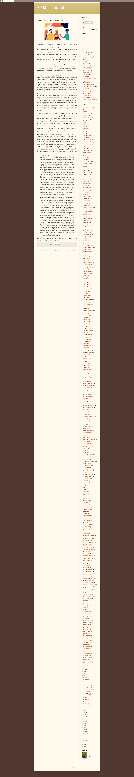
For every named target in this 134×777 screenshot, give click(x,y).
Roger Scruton (86, 513)
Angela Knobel (86, 93)
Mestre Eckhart (86, 413)
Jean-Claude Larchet (87, 299)
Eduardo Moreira (87, 176)
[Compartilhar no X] (56, 244)
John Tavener (86, 323)
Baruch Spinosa (86, 113)
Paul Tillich (85, 458)
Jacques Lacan (86, 282)
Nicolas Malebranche (87, 441)
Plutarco (85, 489)
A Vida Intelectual (50, 7)
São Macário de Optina (88, 573)
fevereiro (87, 705)
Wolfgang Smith (86, 659)
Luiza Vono (85, 376)
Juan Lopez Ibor (86, 341)
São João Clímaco (87, 560)
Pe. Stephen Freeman (87, 478)
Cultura (84, 148)
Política (84, 491)
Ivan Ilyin (85, 275)
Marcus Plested (86, 389)
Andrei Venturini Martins (88, 90)
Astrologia (85, 109)
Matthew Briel (86, 403)
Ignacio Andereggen (87, 262)
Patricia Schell (86, 456)
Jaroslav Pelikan (86, 295)
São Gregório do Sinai (88, 549)
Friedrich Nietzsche (87, 211)
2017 (84, 721)
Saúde (84, 602)
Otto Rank (85, 450)
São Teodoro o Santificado (89, 596)
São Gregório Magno (87, 551)
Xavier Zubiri (86, 661)
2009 (84, 738)
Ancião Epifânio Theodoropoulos (86, 82)
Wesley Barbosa (86, 652)
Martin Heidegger (87, 398)
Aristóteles (85, 101)
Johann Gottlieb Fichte (88, 310)
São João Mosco (86, 565)
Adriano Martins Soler (88, 56)
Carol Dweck (86, 137)
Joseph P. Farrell (86, 334)
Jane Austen (85, 293)
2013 (84, 729)
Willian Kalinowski (87, 657)
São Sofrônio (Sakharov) (88, 594)
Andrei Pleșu (86, 88)
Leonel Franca (86, 358)
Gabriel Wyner (86, 220)
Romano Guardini (87, 515)
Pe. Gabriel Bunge (87, 467)
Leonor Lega (86, 360)
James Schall (86, 291)
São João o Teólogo (87, 567)
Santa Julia (85, 522)
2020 (84, 714)
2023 (84, 675)
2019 (84, 717)
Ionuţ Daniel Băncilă (87, 271)
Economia (85, 168)
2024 (84, 673)
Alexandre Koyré (87, 70)
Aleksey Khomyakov (87, 67)
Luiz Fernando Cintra (88, 371)
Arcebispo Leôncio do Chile (89, 99)
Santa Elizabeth (86, 520)
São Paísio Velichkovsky (88, 586)
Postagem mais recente (42, 250)
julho (86, 684)
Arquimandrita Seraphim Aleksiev (88, 103)
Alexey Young (86, 72)
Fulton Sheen (86, 215)
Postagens (86, 20)
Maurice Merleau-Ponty (88, 407)
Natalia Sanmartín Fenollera (89, 439)
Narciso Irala (86, 437)
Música (84, 436)
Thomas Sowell (86, 631)
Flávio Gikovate (86, 203)
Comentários (86, 22)
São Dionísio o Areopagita (89, 542)
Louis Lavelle (86, 367)
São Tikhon (85, 600)
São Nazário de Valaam (88, 576)
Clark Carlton (86, 141)
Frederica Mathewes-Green (89, 207)
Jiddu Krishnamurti (87, 304)
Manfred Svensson (87, 379)
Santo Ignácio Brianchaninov (89, 535)
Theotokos (85, 626)
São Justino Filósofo (87, 569)
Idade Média (86, 260)
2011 (84, 733)
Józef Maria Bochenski (88, 338)
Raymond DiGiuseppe (88, 496)
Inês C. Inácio (86, 269)
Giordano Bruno (86, 238)
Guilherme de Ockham (88, 247)
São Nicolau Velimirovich (89, 584)
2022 (84, 710)
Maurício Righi (86, 409)
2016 (84, 723)
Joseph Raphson (86, 336)
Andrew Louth (86, 92)
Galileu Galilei (86, 222)
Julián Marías (86, 345)
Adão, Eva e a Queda (89, 687)
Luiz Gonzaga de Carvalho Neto (90, 373)
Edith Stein (85, 170)
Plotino (84, 487)
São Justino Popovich (88, 571)
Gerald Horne (86, 232)
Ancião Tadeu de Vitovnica (89, 86)
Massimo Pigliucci (87, 402)
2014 (84, 727)
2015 (84, 725)
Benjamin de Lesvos (87, 117)
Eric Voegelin (86, 185)
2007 (84, 742)
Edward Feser (86, 179)
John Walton (86, 325)
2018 (84, 719)
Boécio (84, 122)
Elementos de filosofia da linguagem (89, 690)
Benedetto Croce (86, 115)
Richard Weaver (86, 507)
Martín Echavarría (87, 396)
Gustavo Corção (86, 251)
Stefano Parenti (86, 613)
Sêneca (84, 604)
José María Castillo (87, 328)
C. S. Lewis (85, 126)
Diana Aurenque (86, 159)
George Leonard (86, 229)
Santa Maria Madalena (88, 524)
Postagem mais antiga (72, 250)
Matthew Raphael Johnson (89, 405)
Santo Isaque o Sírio (87, 538)
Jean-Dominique (86, 301)
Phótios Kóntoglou (87, 482)
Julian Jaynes (86, 343)
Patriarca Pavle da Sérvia (88, 454)
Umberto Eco (86, 639)
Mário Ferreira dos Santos (89, 394)
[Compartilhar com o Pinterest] (59, 244)
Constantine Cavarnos (88, 143)
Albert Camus (86, 59)
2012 (84, 731)
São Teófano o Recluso (88, 598)
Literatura (85, 363)
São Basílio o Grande (87, 540)
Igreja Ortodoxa (86, 264)
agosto (86, 681)
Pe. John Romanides (87, 471)
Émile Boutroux (86, 183)
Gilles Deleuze (86, 236)
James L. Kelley (86, 290)
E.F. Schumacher (87, 167)
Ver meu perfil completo (91, 755)
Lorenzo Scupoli (86, 365)
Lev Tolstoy (85, 362)
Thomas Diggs (86, 629)
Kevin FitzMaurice (87, 350)
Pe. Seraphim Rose (87, 476)
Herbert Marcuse (86, 258)
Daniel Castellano (87, 152)
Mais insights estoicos (89, 685)
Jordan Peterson (86, 327)
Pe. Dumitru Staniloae (88, 465)
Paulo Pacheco (86, 459)
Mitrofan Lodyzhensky (88, 430)
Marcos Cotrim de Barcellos (89, 385)
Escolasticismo (86, 191)
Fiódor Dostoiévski (87, 202)
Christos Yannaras (87, 139)
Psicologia (85, 493)
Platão (84, 485)
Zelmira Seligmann (87, 663)
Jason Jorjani (86, 297)
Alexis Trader (86, 74)
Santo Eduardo (86, 533)
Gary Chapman (86, 224)
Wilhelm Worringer (87, 653)
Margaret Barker (86, 391)
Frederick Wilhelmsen (88, 209)
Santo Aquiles (86, 531)
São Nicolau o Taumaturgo (89, 582)
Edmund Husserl (86, 172)
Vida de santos (86, 640)
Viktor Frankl (86, 644)
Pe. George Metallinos (88, 469)
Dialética (85, 157)
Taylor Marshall (86, 622)
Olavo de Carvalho (87, 447)
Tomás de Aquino (87, 637)
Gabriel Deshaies (86, 218)
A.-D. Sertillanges (87, 52)
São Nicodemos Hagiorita (88, 580)
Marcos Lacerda (86, 387)
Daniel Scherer (86, 154)
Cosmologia (85, 146)
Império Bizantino (87, 267)
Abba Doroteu (86, 54)
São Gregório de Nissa (88, 547)
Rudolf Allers (86, 517)
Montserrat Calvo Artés (88, 432)
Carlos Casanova (86, 132)
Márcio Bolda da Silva (88, 383)
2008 (84, 740)
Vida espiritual (86, 642)
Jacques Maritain (86, 284)
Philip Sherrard (86, 480)
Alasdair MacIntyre (87, 58)
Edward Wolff (86, 181)
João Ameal (85, 306)
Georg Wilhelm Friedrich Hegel (90, 226)
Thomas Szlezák (86, 633)
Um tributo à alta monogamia (88, 694)
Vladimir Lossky (86, 646)
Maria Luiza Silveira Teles (89, 392)
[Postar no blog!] (55, 244)
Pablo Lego (85, 452)
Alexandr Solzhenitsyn (88, 69)
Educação (85, 178)
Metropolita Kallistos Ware (89, 423)
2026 (84, 669)
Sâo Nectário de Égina (88, 578)
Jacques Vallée (86, 286)
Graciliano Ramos (87, 245)
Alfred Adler (86, 76)
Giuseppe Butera (86, 242)
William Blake (86, 655)
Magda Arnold (86, 378)
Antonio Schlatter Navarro (89, 97)
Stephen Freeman (87, 617)
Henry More (85, 256)
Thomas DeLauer (87, 628)
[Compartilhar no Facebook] (58, 244)
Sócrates (85, 609)
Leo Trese (85, 356)
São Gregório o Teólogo (88, 553)
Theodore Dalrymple (87, 624)
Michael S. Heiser (87, 426)
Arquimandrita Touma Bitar (89, 106)
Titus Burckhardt (87, 635)
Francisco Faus (86, 205)
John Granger (86, 315)
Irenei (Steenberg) (87, 273)
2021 (84, 712)
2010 (84, 736)
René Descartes (86, 500)
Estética (85, 194)
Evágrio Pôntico (86, 198)
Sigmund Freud (86, 605)
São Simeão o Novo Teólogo (89, 589)
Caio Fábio (85, 128)
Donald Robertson (87, 161)
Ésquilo (84, 192)
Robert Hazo (86, 511)
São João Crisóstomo (87, 562)
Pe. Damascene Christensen (89, 461)
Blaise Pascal (86, 121)
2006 (84, 744)
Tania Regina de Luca (88, 620)
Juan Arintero (86, 339)
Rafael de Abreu (86, 495)
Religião (85, 498)
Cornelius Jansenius (87, 144)
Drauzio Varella (86, 163)
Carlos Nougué (86, 133)
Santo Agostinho (86, 530)
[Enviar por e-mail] (53, 244)
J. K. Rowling (86, 280)
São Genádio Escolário (88, 546)
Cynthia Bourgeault (87, 150)
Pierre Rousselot (86, 483)
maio (86, 699)
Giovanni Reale (86, 240)
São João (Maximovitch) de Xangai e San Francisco (89, 557)
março (86, 703)
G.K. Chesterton (86, 216)
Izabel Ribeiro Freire (87, 279)
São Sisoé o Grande (87, 592)
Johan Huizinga (86, 308)
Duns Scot (85, 165)
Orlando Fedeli (86, 448)
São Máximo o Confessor (88, 575)
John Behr (85, 314)
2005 (84, 746)
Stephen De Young (87, 615)
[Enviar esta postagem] (51, 244)
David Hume (86, 156)
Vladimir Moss (86, 648)
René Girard (85, 502)
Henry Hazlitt (86, 255)
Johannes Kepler (86, 312)
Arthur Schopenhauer (88, 108)
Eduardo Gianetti (87, 174)
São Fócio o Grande (87, 544)
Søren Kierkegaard (87, 611)
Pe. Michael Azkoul (87, 472)
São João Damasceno (87, 563)
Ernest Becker (86, 189)
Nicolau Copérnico (87, 443)
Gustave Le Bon (86, 249)
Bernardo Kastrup (87, 119)
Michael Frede (86, 424)
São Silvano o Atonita (88, 588)
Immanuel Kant (86, 266)
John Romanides (86, 321)
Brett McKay (86, 124)
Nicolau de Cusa (86, 445)
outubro (86, 677)
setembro (87, 679)
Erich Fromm (86, 187)
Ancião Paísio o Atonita (88, 84)
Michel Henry (86, 428)
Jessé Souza (85, 302)
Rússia (84, 518)
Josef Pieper (85, 332)
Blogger (73, 767)
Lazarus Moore (86, 354)
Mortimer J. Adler (50, 246)
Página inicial (57, 250)
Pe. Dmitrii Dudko (87, 463)
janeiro (86, 708)
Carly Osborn (86, 135)
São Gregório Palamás (88, 555)
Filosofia (44, 246)
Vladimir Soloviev (87, 650)
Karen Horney (86, 347)
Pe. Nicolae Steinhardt (88, 474)
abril (86, 701)
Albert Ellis (85, 61)
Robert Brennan (86, 509)
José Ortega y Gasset (87, 330)
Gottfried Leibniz (87, 244)
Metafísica (85, 414)
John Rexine (85, 319)
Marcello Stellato (87, 381)
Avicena (85, 111)
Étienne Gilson (86, 196)
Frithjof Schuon (86, 213)
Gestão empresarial (87, 234)
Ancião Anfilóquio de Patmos (89, 78)
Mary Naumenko (86, 400)
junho (86, 697)
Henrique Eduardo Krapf (88, 253)
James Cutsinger (86, 288)
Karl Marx (85, 349)
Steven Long (86, 618)
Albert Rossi (86, 63)
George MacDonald (87, 231)
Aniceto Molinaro (87, 95)
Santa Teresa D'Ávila (87, 528)
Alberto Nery (86, 65)
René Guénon (86, 504)
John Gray (85, 317)
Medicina (85, 411)
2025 (84, 671)
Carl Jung (85, 130)
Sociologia (85, 607)
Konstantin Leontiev (87, 352)
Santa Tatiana (86, 526)
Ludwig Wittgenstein (87, 369)
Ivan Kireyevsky (86, 277)
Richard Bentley (86, 506)
